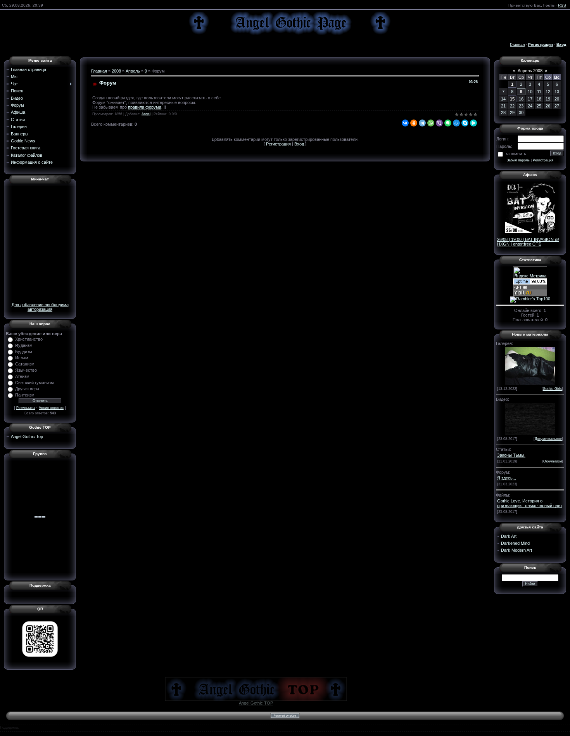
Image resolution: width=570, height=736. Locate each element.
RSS (562, 5)
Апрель (133, 71)
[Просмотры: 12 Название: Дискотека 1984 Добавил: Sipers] (530, 418)
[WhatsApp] (430, 122)
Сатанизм (25, 364)
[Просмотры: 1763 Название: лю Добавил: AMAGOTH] (530, 365)
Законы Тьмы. (511, 455)
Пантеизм (25, 395)
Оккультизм (552, 461)
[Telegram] (422, 122)
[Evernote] (447, 122)
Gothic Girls (552, 389)
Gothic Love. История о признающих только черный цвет (529, 503)
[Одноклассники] (413, 122)
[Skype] (464, 122)
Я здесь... (506, 478)
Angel (146, 114)
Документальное (548, 439)
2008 (116, 71)
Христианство (29, 339)
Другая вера (27, 388)
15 (512, 99)
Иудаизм (24, 345)
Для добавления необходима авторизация (40, 307)
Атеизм (22, 376)
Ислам (21, 357)
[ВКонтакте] (405, 122)
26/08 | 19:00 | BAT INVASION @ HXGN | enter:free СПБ (528, 241)
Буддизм (23, 351)
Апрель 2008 (530, 70)
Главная (517, 44)
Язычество (26, 370)
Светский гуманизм (34, 382)
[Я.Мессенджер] (473, 122)
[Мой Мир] (456, 122)
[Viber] (439, 122)
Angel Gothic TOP (256, 703)
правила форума (144, 107)
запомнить (515, 153)
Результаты (25, 408)
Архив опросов (51, 408)
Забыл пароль (518, 160)
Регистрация (278, 144)
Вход (299, 144)
